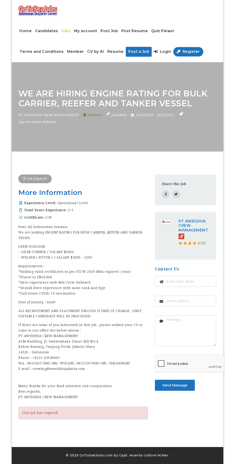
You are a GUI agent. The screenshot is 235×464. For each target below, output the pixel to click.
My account (85, 31)
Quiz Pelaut (162, 31)
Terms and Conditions (42, 51)
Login (165, 51)
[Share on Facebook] (166, 194)
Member (75, 51)
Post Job (109, 31)
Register (191, 51)
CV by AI (95, 51)
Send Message (174, 385)
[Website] (181, 236)
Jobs (66, 31)
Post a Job (138, 51)
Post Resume (134, 31)
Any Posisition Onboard (37, 122)
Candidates (46, 31)
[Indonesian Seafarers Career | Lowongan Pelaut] (37, 10)
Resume (115, 51)
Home (26, 31)
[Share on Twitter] (176, 194)
